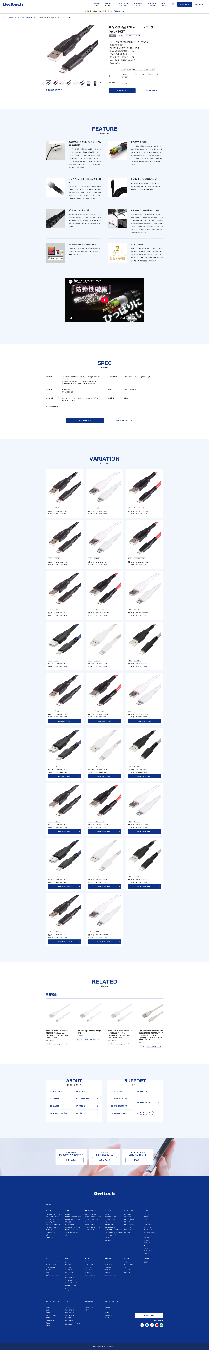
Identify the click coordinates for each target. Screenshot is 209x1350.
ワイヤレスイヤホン (109, 1219)
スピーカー (107, 1214)
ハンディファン (69, 1275)
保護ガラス (107, 1258)
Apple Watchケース (90, 1275)
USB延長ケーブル (50, 1232)
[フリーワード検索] (173, 4)
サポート (68, 1302)
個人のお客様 (184, 4)
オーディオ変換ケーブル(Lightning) (113, 1230)
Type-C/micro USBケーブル (53, 1224)
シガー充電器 (127, 1214)
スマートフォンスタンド (52, 1262)
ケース (87, 1258)
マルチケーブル (50, 1230)
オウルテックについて (52, 1302)
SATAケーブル (147, 1227)
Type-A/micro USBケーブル (53, 1227)
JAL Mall (106, 1318)
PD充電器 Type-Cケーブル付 (72, 1219)
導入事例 (48, 1318)
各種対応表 (68, 1318)
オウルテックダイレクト (112, 1302)
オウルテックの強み (51, 1315)
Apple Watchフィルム (110, 1275)
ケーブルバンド (69, 1272)
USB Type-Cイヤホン (109, 1227)
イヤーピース (107, 1237)
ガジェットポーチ (69, 1277)
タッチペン (68, 1267)
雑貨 (66, 1258)
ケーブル (121, 36)
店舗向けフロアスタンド (52, 1275)
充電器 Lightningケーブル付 (72, 1227)
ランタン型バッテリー (90, 1230)
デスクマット (68, 1270)
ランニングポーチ (69, 1280)
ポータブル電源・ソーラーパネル (93, 1227)
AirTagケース (88, 1272)
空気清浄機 (127, 1232)
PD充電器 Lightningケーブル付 (73, 1216)
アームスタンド (50, 1270)
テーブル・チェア (128, 1264)
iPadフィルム (107, 1267)
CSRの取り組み (50, 1320)
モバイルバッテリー (91, 1210)
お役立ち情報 (89, 1302)
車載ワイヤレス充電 (129, 1219)
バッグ (67, 1290)
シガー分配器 (127, 1216)
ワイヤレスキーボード (71, 1283)
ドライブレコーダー (129, 1224)
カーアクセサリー (129, 1210)
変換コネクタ (49, 1235)
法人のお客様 (198, 4)
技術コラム (88, 1310)
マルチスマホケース (90, 1264)
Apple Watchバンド (70, 1285)
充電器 (67, 1210)
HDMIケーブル (49, 1237)
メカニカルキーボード (149, 1232)
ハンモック (127, 1267)
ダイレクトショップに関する (72, 1323)
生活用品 (146, 1258)
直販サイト (107, 1307)
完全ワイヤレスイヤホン (110, 1216)
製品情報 (48, 1205)
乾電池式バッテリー (90, 1224)
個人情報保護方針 (158, 1320)
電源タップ (68, 1235)
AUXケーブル (127, 1227)
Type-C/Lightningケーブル (53, 1214)
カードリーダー (148, 1224)
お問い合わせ (71, 1160)
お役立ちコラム (89, 1307)
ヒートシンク (147, 1240)
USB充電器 (68, 1222)
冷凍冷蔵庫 (127, 1272)
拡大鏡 (47, 1272)
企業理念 (48, 1310)
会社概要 (48, 1312)
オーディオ (107, 1210)
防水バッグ (68, 1264)
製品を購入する (122, 91)
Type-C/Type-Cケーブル (52, 1219)
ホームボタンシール (109, 1272)
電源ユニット (147, 1216)
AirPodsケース (89, 1270)
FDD (145, 1245)
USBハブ (146, 1248)
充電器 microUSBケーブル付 (72, 1230)
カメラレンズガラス (109, 1264)
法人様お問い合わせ (150, 91)
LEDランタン (127, 1262)
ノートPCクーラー (148, 1250)
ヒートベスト (127, 1270)
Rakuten (106, 1312)
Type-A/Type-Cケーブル (52, 1222)
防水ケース (68, 1262)
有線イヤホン (107, 1222)
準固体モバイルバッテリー (92, 1214)
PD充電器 (67, 1214)
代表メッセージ (50, 1307)
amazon (106, 1310)
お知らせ (48, 1325)
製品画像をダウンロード (56, 90)
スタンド (48, 1258)
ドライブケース (148, 1235)
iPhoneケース (88, 1262)
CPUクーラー (147, 1219)
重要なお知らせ (69, 1320)
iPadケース (88, 1267)
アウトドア (127, 1258)
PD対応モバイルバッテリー (92, 1219)
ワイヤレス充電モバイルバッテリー (94, 1216)
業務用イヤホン (108, 1240)
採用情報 (48, 1323)
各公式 (65, 721)
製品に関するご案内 (70, 1310)
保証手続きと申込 (69, 1315)
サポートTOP (68, 1307)
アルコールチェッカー (130, 1230)
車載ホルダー (127, 1222)
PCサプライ (147, 1210)
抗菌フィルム (107, 1270)
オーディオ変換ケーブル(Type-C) (113, 1232)
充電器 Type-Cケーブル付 (72, 1232)
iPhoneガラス (108, 1262)
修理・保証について (70, 1312)
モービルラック (148, 1230)
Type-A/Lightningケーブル (133, 36)
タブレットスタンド (51, 1264)
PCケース (146, 1214)
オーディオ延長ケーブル (110, 1235)
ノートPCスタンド (50, 1267)
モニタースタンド (148, 1253)
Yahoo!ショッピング (109, 1315)
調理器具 (146, 1262)
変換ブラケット (148, 1237)
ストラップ (68, 1288)
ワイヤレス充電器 (69, 1224)
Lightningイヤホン (109, 1224)
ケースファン (147, 1222)
